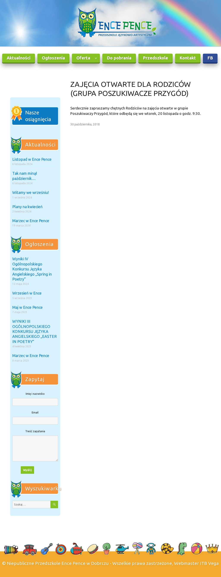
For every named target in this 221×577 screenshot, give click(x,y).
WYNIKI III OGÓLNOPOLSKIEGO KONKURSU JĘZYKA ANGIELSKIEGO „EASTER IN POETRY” (34, 331)
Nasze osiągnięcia (38, 116)
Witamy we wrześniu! (30, 192)
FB (210, 57)
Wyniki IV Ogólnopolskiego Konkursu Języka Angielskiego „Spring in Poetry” (32, 269)
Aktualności (18, 57)
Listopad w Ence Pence (32, 159)
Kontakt (188, 57)
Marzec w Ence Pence (30, 220)
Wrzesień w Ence (27, 293)
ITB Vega (209, 563)
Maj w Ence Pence (27, 307)
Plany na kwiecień (27, 206)
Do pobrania (119, 57)
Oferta (83, 57)
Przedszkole (155, 57)
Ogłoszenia (53, 57)
